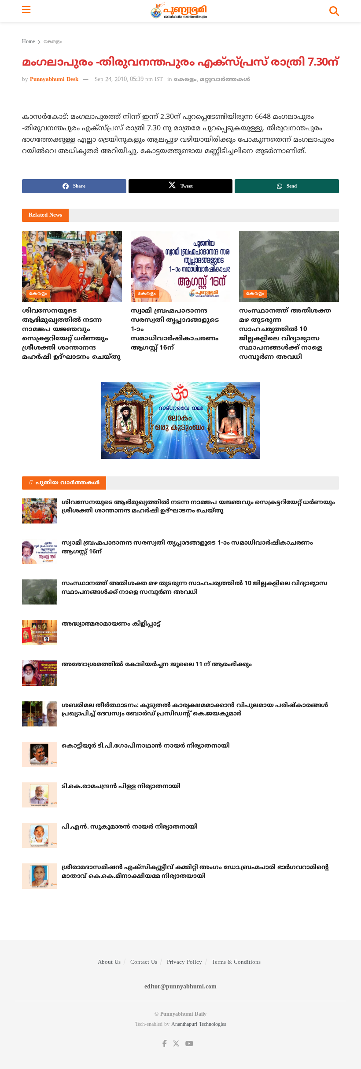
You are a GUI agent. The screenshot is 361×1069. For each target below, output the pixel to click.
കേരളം (53, 42)
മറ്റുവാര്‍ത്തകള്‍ (225, 79)
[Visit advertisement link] (180, 420)
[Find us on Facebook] (164, 1044)
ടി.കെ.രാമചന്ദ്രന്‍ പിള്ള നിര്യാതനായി (121, 786)
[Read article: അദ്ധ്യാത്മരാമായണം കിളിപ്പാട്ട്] (39, 632)
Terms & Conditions (236, 962)
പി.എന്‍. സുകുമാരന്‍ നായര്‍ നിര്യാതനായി (130, 827)
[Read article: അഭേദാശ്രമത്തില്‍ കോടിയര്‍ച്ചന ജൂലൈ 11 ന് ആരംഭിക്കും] (39, 673)
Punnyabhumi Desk (54, 79)
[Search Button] (334, 11)
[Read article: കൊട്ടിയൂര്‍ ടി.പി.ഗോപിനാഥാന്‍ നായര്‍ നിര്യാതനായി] (39, 754)
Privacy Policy (184, 962)
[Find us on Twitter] (176, 1044)
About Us (109, 962)
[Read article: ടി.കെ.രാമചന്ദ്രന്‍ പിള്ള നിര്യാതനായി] (39, 794)
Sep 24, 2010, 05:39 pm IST (129, 79)
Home (28, 42)
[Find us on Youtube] (189, 1044)
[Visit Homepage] (180, 11)
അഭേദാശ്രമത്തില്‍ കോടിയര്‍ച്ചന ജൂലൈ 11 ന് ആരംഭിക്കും (156, 664)
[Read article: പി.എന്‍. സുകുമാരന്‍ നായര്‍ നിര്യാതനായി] (39, 835)
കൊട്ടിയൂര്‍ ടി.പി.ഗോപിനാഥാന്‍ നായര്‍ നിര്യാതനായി (145, 746)
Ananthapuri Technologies (198, 1024)
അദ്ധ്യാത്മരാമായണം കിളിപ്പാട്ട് (111, 624)
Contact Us (143, 962)
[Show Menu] (26, 11)
